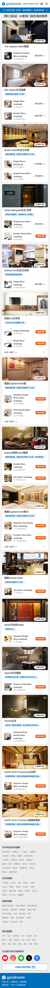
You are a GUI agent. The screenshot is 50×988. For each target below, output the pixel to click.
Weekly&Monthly (31, 4)
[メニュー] (46, 4)
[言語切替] (42, 4)
